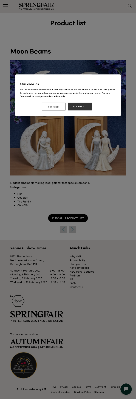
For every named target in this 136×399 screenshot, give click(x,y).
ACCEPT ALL (80, 106)
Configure (54, 106)
